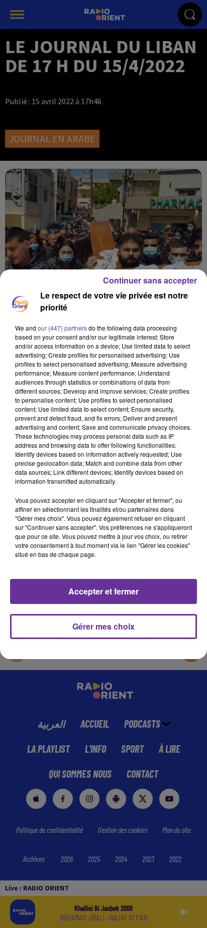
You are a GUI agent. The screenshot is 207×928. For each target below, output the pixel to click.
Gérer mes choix (103, 626)
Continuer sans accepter (150, 280)
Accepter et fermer (103, 591)
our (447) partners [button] (62, 328)
